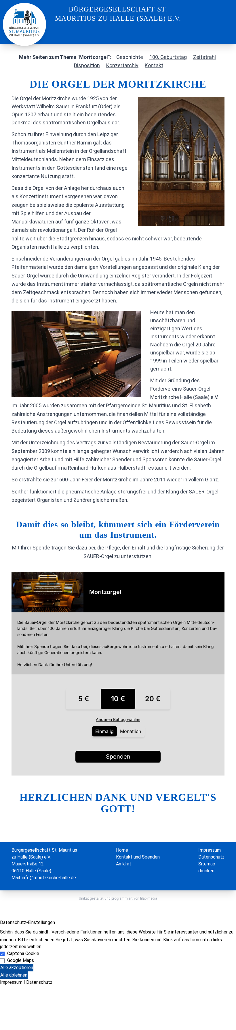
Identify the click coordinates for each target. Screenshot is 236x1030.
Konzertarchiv (122, 65)
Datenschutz (211, 857)
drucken (206, 870)
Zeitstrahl (204, 57)
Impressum (209, 850)
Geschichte (129, 57)
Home (122, 850)
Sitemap (206, 864)
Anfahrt (123, 864)
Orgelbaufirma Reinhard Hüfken (70, 468)
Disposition (87, 65)
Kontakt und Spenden (138, 857)
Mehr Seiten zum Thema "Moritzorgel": (65, 57)
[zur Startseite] (24, 22)
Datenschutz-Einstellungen (27, 922)
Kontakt (154, 65)
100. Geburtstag (168, 57)
